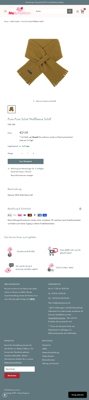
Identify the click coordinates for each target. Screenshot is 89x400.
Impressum (46, 345)
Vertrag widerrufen (77, 395)
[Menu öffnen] (5, 11)
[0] (82, 11)
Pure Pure (11, 124)
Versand (35, 137)
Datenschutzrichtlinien (13, 362)
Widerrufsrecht (48, 356)
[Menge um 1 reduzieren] (22, 153)
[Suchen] (70, 11)
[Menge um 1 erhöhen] (33, 153)
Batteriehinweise (48, 360)
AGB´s (44, 349)
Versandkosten (44, 137)
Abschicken (12, 375)
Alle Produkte (15, 21)
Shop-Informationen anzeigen (22, 175)
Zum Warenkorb (26, 161)
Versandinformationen (56, 318)
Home (6, 21)
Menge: (10, 153)
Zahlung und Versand (50, 363)
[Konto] (78, 11)
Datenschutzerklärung (50, 352)
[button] (5, 395)
